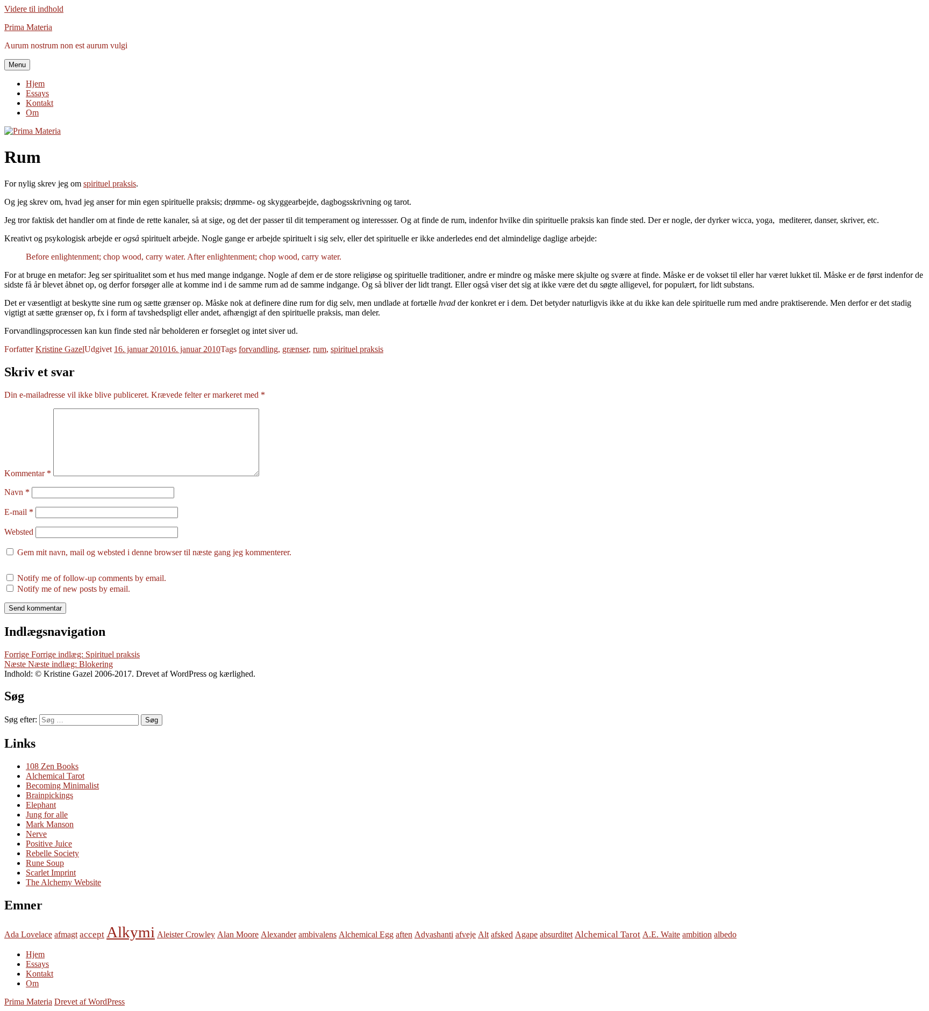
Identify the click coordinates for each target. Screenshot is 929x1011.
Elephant (41, 804)
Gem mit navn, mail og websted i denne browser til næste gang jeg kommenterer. (154, 552)
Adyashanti (434, 934)
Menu (17, 65)
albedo (725, 934)
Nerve (36, 833)
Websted (18, 531)
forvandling (258, 349)
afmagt (65, 934)
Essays (37, 93)
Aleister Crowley (186, 934)
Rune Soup (45, 862)
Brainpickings (49, 795)
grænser (295, 349)
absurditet (556, 934)
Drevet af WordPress (89, 1001)
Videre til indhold (33, 8)
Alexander (278, 934)
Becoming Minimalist (62, 785)
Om (32, 112)
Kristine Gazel (59, 349)
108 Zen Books (52, 766)
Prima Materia (28, 27)
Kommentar (27, 473)
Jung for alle (47, 814)
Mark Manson (50, 824)
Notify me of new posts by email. (73, 588)
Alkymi (130, 932)
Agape (526, 934)
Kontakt (39, 102)
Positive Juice (49, 843)
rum (319, 349)
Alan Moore (238, 934)
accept (92, 934)
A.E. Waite (661, 934)
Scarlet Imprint (51, 872)
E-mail (18, 512)
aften (404, 934)
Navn (17, 492)
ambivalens (317, 934)
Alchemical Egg (366, 934)
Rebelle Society (52, 853)
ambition (697, 934)
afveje (465, 934)
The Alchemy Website (63, 882)
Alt (483, 934)
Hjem (35, 83)
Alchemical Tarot (55, 775)
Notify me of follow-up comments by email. (91, 578)
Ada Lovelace (28, 934)
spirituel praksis (109, 183)
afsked (502, 934)
